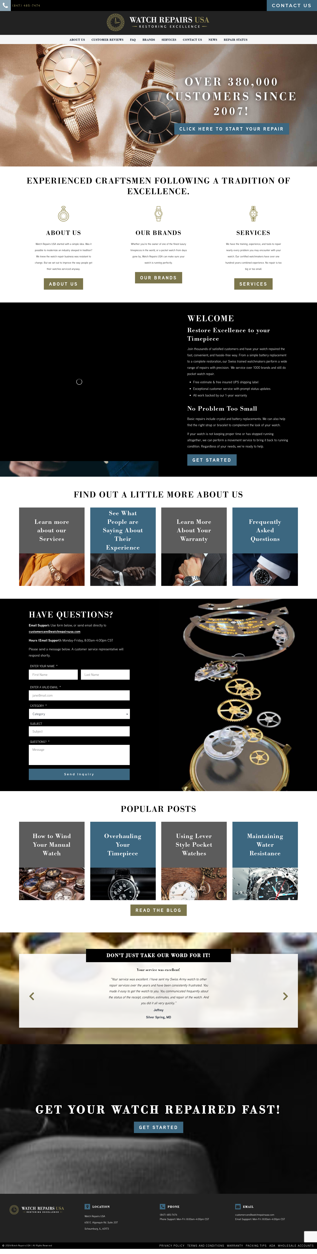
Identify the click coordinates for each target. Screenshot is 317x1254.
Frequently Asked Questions (265, 530)
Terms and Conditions (205, 1233)
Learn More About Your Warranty (194, 530)
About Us (77, 40)
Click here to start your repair (231, 129)
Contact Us (192, 40)
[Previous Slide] (29, 987)
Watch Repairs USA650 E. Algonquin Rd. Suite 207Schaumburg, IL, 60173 (101, 1210)
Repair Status (235, 40)
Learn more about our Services (51, 530)
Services (169, 40)
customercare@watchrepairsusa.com (54, 631)
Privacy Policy (172, 1233)
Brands (149, 40)
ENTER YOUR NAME (44, 666)
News (213, 40)
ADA (272, 1233)
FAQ (133, 40)
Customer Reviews (107, 40)
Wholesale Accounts (296, 1233)
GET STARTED (212, 460)
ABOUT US (63, 284)
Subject (36, 724)
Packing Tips (256, 1233)
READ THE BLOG (159, 910)
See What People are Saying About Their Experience (123, 530)
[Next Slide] (287, 987)
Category (38, 706)
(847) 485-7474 (168, 1202)
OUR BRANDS (158, 278)
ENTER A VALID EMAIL (45, 687)
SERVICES (253, 284)
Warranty (235, 1233)
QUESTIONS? (40, 742)
